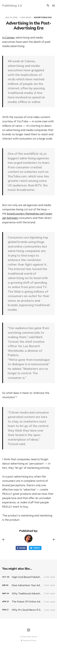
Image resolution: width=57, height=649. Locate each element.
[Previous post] (4, 539)
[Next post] (52, 539)
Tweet (36, 548)
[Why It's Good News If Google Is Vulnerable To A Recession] (28, 610)
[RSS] (28, 630)
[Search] (48, 5)
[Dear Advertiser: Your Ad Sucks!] (28, 585)
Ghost (34, 636)
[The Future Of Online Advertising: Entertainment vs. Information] (28, 602)
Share (22, 548)
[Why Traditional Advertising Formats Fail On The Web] (28, 593)
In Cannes (8, 37)
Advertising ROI (43, 17)
